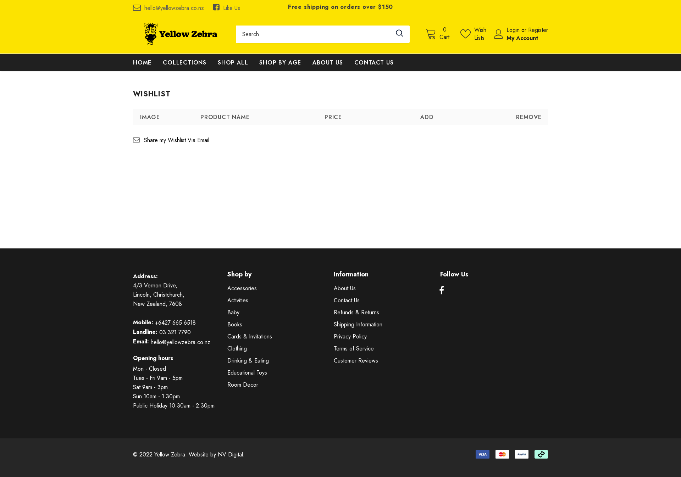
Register (538, 30)
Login (513, 30)
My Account (522, 38)
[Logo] (179, 34)
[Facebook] (441, 290)
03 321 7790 (175, 332)
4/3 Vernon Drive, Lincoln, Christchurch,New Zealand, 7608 (158, 294)
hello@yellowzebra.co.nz (174, 8)
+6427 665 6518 (175, 323)
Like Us (231, 8)
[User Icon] (499, 34)
